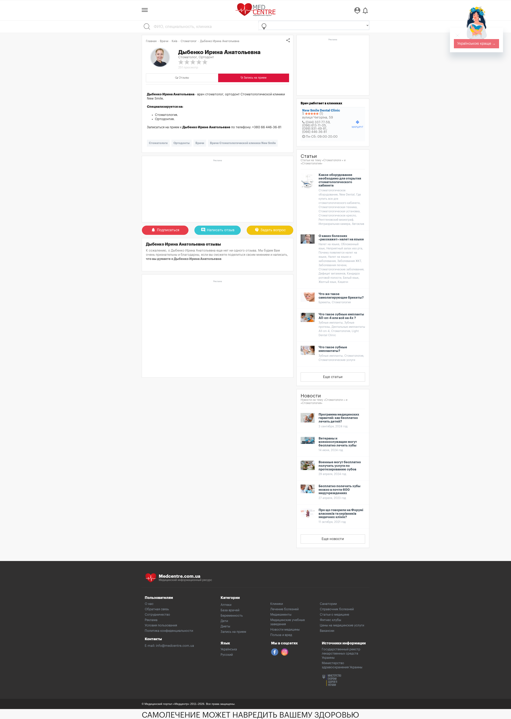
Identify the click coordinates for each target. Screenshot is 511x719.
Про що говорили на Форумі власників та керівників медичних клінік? (341, 514)
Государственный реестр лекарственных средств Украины (341, 653)
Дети (224, 621)
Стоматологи (158, 143)
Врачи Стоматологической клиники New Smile (243, 143)
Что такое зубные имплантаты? (333, 349)
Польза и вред (281, 635)
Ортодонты (181, 143)
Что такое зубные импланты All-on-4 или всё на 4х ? (341, 316)
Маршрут (357, 124)
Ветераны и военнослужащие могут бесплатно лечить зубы (338, 442)
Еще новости (333, 539)
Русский (227, 654)
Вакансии (327, 630)
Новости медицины (285, 629)
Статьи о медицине (334, 614)
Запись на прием (233, 631)
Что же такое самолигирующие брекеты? (341, 295)
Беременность (232, 615)
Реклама (151, 620)
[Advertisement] (217, 191)
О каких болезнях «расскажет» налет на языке (341, 237)
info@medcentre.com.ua (175, 645)
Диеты (225, 626)
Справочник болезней (337, 609)
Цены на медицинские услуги (342, 625)
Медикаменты (280, 614)
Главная (151, 41)
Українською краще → (476, 43)
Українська (229, 649)
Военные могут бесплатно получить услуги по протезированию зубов (340, 466)
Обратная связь (157, 609)
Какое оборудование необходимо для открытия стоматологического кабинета (340, 180)
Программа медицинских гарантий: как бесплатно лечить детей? (339, 418)
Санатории (328, 603)
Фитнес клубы (330, 620)
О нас (149, 603)
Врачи (199, 143)
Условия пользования (161, 625)
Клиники (276, 603)
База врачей (230, 610)
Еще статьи (333, 377)
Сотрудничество (157, 614)
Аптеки (226, 604)
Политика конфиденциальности (169, 630)
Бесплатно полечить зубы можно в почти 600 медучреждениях (339, 490)
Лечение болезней (284, 609)
